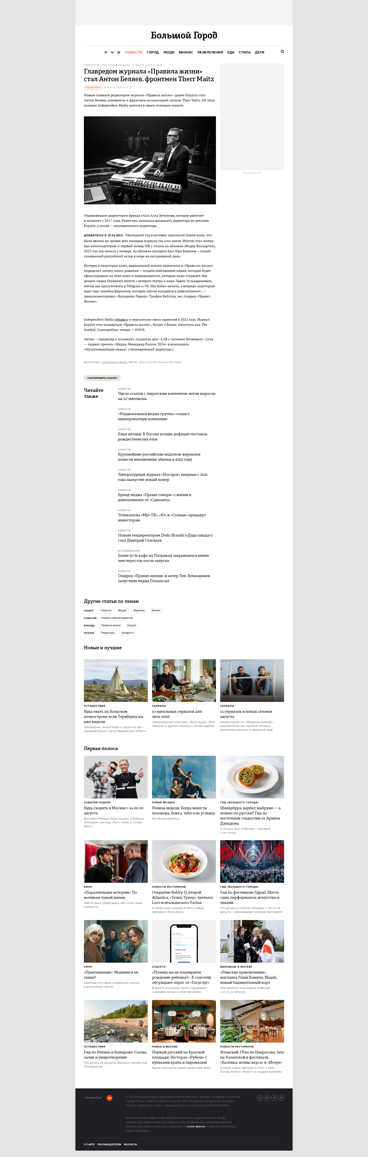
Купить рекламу (252, 173)
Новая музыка (163, 802)
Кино (88, 887)
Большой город (94, 1098)
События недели (97, 802)
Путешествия (94, 706)
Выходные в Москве (236, 966)
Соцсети (159, 966)
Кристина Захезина (115, 65)
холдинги (128, 633)
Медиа (122, 610)
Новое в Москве (165, 1046)
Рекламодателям (109, 1144)
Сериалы (159, 706)
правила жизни (111, 625)
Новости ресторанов (169, 887)
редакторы (108, 633)
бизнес (156, 610)
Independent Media (114, 362)
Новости (91, 65)
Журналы (139, 610)
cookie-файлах (195, 1126)
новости (106, 610)
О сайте (89, 1144)
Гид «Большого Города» (239, 802)
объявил (121, 319)
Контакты (130, 1144)
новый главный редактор (117, 618)
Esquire (131, 625)
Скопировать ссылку (102, 378)
